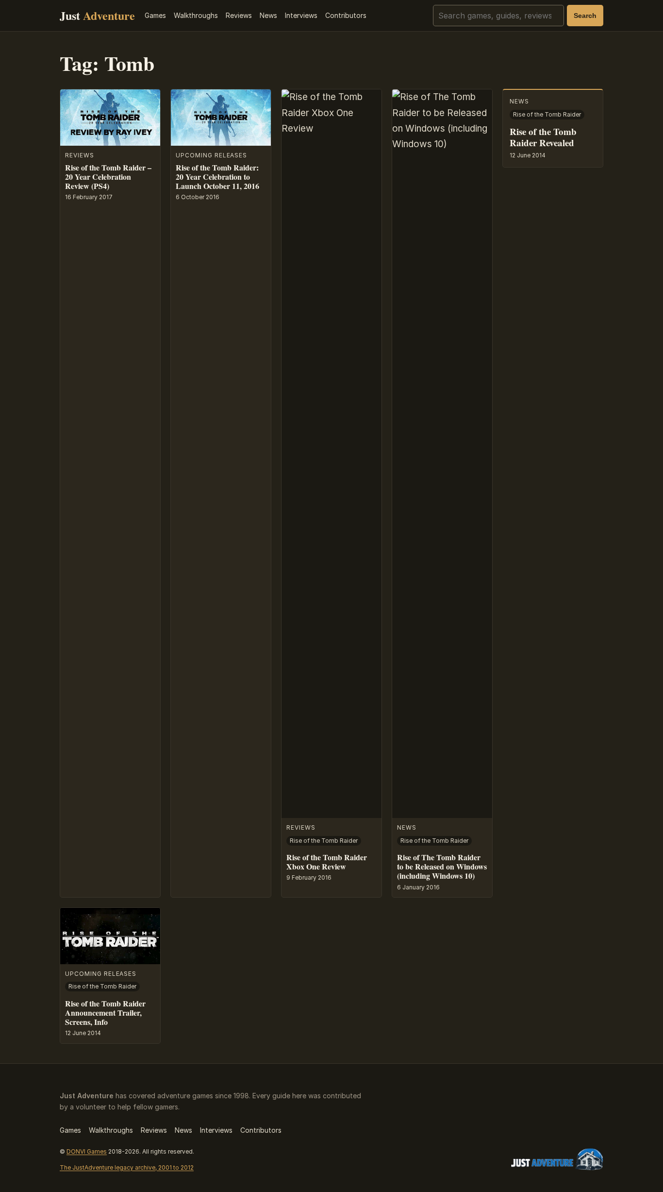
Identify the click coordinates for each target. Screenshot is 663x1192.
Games (155, 15)
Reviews (239, 15)
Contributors (345, 15)
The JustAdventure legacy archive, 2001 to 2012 (127, 1167)
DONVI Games (86, 1151)
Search (585, 15)
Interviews (301, 15)
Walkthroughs (196, 15)
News (268, 15)
